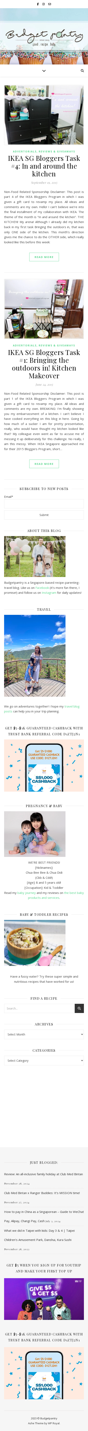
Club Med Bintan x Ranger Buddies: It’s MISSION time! (42, 1193)
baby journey (26, 893)
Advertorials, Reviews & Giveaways (44, 151)
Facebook (42, 588)
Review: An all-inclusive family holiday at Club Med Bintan (43, 1174)
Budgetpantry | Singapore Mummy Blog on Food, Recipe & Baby (44, 34)
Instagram (49, 592)
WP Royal (54, 1423)
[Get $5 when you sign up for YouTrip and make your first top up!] (44, 1299)
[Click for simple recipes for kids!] (44, 943)
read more (44, 257)
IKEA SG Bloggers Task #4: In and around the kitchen (44, 165)
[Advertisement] (44, 1102)
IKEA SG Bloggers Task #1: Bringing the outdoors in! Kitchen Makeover (44, 364)
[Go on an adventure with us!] (44, 656)
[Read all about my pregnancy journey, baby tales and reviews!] (44, 834)
